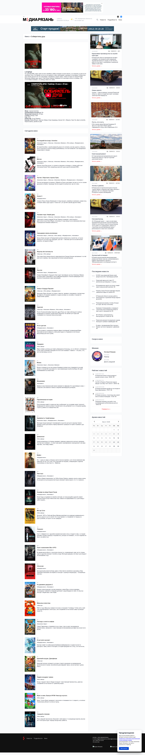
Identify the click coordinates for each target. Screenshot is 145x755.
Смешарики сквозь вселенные (47, 233)
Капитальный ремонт (99, 154)
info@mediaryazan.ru (101, 739)
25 (98, 446)
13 (106, 438)
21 (109, 442)
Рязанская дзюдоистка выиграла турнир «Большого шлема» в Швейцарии (108, 320)
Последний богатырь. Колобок (47, 140)
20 (106, 442)
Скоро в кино (97, 339)
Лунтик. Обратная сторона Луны (48, 177)
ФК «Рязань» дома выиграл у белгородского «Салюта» (104, 315)
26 (102, 446)
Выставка (118, 119)
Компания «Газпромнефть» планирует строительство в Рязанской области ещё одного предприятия (107, 309)
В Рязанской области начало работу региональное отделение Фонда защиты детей (108, 297)
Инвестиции (117, 252)
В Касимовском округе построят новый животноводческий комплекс (107, 286)
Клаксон (118, 87)
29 (114, 446)
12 (101, 438)
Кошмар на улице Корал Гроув (47, 492)
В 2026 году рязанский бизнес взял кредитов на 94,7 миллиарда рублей (107, 275)
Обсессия (40, 566)
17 (93, 442)
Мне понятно (124, 748)
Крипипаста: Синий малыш (45, 418)
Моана (39, 362)
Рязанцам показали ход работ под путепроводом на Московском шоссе (106, 402)
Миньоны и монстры (43, 603)
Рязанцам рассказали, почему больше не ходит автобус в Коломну (107, 303)
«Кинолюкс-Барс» (42, 143)
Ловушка (40, 529)
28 (110, 446)
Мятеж (39, 159)
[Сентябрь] (118, 421)
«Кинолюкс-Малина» (60, 143)
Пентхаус (40, 473)
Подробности (112, 20)
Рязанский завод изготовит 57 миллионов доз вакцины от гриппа (106, 281)
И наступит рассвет (43, 640)
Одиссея (40, 307)
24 (94, 446)
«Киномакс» (40, 144)
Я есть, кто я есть (98, 122)
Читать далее (96, 66)
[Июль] (94, 421)
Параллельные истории (44, 399)
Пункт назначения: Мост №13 (46, 547)
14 (109, 438)
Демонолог (41, 436)
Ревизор (106, 356)
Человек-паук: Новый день (46, 214)
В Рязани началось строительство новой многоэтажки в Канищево (107, 395)
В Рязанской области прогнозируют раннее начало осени (106, 376)
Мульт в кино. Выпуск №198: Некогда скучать (52, 695)
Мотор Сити (41, 510)
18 (98, 442)
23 (118, 442)
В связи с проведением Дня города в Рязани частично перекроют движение (107, 326)
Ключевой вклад (97, 219)
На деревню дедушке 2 (45, 584)
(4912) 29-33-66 (99, 740)
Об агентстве (96, 742)
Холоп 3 (39, 196)
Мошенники (41, 381)
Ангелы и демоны (98, 185)
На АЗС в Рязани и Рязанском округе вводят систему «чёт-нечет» (106, 382)
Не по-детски (41, 325)
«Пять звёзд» (70, 143)
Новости (103, 20)
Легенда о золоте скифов (45, 621)
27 (106, 446)
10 (94, 438)
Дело (119, 51)
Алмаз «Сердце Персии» (45, 288)
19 (101, 442)
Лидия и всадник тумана (45, 677)
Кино (120, 20)
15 (114, 438)
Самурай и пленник (43, 714)
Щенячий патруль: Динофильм (47, 658)
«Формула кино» (79, 143)
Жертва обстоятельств (45, 251)
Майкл (39, 455)
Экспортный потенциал (99, 255)
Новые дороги (96, 90)
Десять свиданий (109, 361)
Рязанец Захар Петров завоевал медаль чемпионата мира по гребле (108, 291)
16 (118, 438)
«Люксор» (50, 143)
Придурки (40, 344)
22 (114, 442)
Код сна (39, 270)
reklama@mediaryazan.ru (113, 739)
